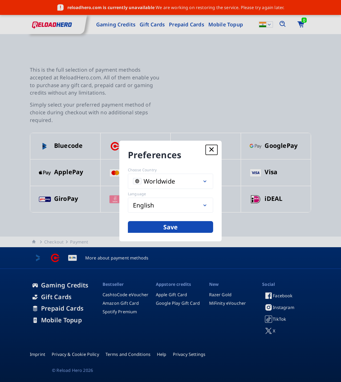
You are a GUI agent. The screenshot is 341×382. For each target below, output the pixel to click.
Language (137, 193)
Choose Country (142, 169)
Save (170, 227)
